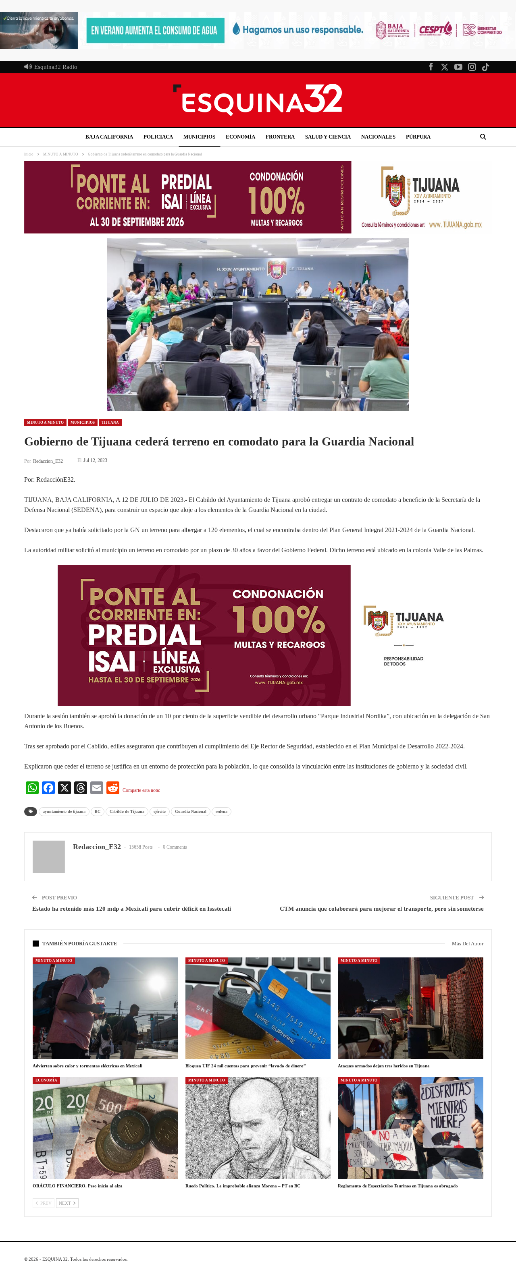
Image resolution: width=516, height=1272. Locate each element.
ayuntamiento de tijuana (64, 811)
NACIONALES (378, 137)
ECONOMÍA (46, 1080)
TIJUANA (110, 423)
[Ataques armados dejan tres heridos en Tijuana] (410, 1008)
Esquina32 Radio (55, 67)
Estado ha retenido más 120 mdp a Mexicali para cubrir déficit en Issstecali (131, 908)
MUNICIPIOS (199, 137)
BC (97, 811)
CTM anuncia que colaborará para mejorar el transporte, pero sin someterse (382, 908)
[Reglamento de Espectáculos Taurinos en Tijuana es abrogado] (410, 1128)
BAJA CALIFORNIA (109, 137)
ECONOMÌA (240, 137)
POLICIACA (158, 137)
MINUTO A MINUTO (45, 423)
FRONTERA (280, 137)
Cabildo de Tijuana (127, 811)
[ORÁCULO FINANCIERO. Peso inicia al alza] (105, 1128)
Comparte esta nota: (141, 790)
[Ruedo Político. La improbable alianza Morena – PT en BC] (258, 1128)
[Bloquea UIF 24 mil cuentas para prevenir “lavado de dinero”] (258, 1008)
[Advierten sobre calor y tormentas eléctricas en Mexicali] (105, 1008)
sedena (221, 811)
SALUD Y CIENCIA (328, 137)
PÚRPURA (418, 137)
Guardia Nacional (190, 811)
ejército (160, 811)
